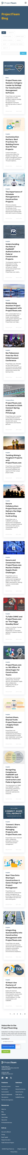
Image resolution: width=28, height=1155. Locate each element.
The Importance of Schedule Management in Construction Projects (14, 197)
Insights (11, 32)
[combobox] (10, 53)
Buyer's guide (4, 1137)
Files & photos (4, 1097)
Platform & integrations (7, 1100)
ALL (4, 32)
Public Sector (19, 1094)
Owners (17, 1086)
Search (23, 53)
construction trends (16, 44)
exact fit (5, 48)
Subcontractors (19, 1092)
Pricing (3, 1134)
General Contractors (20, 1089)
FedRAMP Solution (20, 1097)
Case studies (4, 1117)
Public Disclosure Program (7, 1142)
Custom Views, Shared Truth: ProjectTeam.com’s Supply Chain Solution (14, 722)
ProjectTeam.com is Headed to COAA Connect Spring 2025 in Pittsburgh (14, 408)
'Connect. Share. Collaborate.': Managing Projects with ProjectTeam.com (13, 830)
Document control (5, 1086)
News (4, 44)
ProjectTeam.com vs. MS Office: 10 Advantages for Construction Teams (13, 670)
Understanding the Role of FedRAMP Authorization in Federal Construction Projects (13, 251)
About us (3, 1109)
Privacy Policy (14, 1151)
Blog (2, 1112)
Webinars (3, 1114)
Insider (19, 40)
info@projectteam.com (7, 1074)
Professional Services (6, 1122)
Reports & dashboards (6, 1094)
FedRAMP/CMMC (7, 36)
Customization (5, 1092)
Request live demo (5, 1140)
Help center (4, 1120)
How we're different (6, 1132)
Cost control (4, 1089)
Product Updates (7, 40)
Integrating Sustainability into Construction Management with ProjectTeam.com (14, 935)
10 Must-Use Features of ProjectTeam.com (13, 985)
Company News (19, 36)
